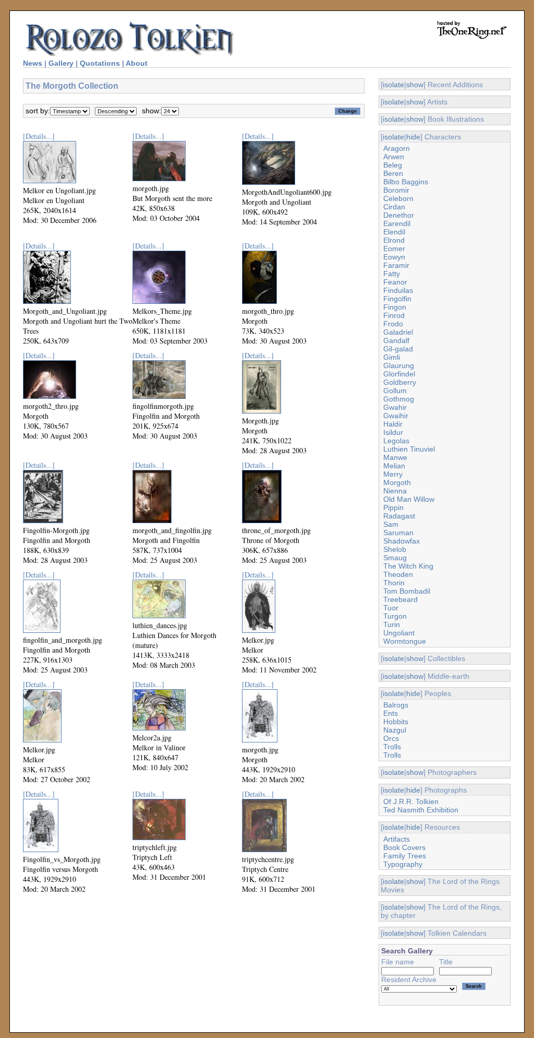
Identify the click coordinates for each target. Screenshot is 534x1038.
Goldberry (399, 382)
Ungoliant (399, 633)
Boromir (396, 190)
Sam (390, 524)
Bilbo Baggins (405, 182)
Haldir (393, 424)
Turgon (395, 616)
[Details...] (39, 136)
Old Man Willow (408, 499)
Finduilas (398, 290)
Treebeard (400, 599)
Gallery (61, 63)
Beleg (392, 165)
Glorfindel (399, 374)
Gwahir (395, 407)
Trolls (392, 746)
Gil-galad (398, 349)
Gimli (391, 357)
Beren (393, 173)
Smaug (395, 557)
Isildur (393, 432)
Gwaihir (395, 415)
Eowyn (394, 257)
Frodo (393, 324)
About (137, 63)
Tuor (390, 608)
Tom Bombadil (406, 591)
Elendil (394, 232)
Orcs (391, 738)
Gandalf (396, 340)
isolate (393, 84)
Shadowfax (401, 541)
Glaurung (398, 365)
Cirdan (394, 207)
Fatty (391, 273)
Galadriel (398, 332)
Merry (393, 474)
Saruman (398, 532)
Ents (390, 713)
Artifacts (396, 839)
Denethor (398, 215)
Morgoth (397, 482)
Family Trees (404, 856)
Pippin (393, 507)
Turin (391, 624)
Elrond (394, 240)
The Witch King (408, 566)
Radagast (399, 516)
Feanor (395, 282)
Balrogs (395, 705)
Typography (402, 864)
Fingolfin (397, 298)
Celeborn (398, 198)
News (32, 63)
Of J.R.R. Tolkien (411, 801)
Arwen (393, 156)
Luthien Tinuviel (409, 449)
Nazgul (394, 730)
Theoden (398, 574)
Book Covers (404, 847)
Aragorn (396, 148)
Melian (394, 466)
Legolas (396, 441)
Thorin (394, 583)
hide (413, 137)
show (414, 84)
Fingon (394, 307)
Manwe (395, 457)
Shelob (394, 549)
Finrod (394, 315)
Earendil (396, 223)
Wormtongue (404, 641)
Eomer (394, 248)
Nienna (395, 491)
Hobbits (395, 721)
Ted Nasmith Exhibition (420, 810)
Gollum (395, 390)
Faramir (396, 265)
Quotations (100, 63)
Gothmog (398, 399)
